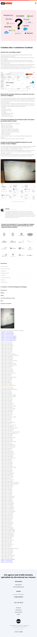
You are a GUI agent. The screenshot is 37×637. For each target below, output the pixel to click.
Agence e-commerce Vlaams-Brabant (9, 337)
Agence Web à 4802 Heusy (7, 519)
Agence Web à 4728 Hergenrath (8, 497)
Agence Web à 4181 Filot (6, 381)
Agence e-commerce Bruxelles (7, 332)
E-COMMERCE (3, 275)
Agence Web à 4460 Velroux (7, 430)
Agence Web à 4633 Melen (7, 468)
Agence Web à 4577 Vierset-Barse (8, 447)
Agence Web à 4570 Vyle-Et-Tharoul (9, 445)
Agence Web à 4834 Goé (6, 526)
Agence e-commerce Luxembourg (8, 559)
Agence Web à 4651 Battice (7, 471)
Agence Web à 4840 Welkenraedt (8, 529)
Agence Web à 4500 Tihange (7, 434)
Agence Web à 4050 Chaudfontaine (8, 353)
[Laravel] (30, 241)
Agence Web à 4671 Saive (6, 478)
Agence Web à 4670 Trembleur (7, 477)
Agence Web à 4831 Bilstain (7, 525)
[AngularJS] (13, 255)
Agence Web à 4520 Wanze (7, 436)
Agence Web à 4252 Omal (7, 390)
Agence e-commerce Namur (7, 560)
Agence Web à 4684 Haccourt (7, 486)
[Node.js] (30, 255)
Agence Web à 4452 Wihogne (7, 426)
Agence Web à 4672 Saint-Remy (8, 479)
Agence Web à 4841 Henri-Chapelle (8, 530)
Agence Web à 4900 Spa (6, 545)
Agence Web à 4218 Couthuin (7, 386)
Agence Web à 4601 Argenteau (7, 451)
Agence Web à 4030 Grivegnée (8, 345)
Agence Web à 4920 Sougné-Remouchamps (10, 548)
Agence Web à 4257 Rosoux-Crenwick (9, 395)
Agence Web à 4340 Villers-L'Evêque (9, 405)
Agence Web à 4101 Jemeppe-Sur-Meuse (9, 360)
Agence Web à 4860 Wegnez (7, 537)
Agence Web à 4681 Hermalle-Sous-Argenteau (10, 482)
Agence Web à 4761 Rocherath (7, 504)
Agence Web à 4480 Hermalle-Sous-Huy (9, 433)
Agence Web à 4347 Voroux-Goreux (8, 408)
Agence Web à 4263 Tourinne (7, 399)
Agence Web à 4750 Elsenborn (7, 501)
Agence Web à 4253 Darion (7, 392)
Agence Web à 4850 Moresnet (7, 533)
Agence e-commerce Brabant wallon (9, 340)
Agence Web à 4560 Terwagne (7, 444)
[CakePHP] (21, 255)
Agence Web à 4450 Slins (6, 423)
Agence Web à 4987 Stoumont (7, 556)
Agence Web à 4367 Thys (6, 415)
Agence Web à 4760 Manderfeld (8, 503)
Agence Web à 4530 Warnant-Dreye (8, 437)
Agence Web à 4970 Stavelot (7, 552)
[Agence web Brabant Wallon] (16, 631)
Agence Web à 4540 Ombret (7, 440)
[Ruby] (21, 248)
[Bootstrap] (21, 234)
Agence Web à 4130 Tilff (6, 367)
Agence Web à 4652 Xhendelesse (8, 473)
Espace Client (18, 607)
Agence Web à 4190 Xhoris (7, 382)
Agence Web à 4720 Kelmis (7, 494)
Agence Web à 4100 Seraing (7, 359)
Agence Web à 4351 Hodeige (7, 411)
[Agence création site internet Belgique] (20, 631)
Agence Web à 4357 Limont (7, 412)
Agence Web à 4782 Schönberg (8, 510)
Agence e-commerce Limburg (7, 334)
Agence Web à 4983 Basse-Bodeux (8, 555)
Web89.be (7, 208)
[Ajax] (13, 241)
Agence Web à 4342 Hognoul (7, 407)
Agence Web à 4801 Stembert (7, 518)
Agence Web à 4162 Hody (6, 374)
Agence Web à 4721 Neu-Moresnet (8, 496)
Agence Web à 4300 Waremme (8, 403)
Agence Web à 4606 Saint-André (8, 453)
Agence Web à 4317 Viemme (7, 404)
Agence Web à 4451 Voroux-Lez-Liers (9, 425)
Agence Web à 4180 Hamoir (7, 379)
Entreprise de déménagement (18, 629)
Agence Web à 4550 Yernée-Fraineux (9, 441)
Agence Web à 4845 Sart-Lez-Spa (8, 531)
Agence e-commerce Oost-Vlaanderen (9, 336)
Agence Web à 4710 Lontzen (7, 492)
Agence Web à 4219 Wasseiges (7, 388)
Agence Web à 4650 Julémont (7, 470)
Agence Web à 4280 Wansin (7, 400)
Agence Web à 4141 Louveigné (7, 370)
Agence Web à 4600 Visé (6, 449)
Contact (18, 614)
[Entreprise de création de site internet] (15, 631)
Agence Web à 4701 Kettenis (7, 490)
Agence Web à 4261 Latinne (7, 397)
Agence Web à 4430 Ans (6, 419)
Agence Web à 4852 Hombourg (8, 536)
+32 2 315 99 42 (18, 602)
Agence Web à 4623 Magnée (7, 462)
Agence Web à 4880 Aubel (7, 542)
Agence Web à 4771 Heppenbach (8, 507)
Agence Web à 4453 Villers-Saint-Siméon (9, 427)
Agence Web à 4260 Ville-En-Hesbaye (9, 396)
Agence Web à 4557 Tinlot (7, 442)
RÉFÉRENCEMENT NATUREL (5, 273)
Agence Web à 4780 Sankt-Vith (8, 508)
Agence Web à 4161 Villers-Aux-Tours (9, 373)
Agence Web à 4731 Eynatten (7, 500)
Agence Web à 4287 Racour (7, 401)
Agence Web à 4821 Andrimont (7, 522)
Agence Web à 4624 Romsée (7, 463)
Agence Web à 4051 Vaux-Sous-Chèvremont (10, 355)
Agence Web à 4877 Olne (6, 541)
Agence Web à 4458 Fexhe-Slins (8, 429)
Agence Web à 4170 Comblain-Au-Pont (9, 377)
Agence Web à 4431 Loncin (7, 421)
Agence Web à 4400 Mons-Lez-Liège (9, 416)
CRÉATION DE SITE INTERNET (5, 268)
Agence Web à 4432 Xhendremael (8, 422)
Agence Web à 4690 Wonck (7, 488)
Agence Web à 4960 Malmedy (7, 551)
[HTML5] (4, 234)
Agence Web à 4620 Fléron (7, 459)
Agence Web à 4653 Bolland (7, 474)
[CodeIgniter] (30, 248)
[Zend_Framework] (4, 248)
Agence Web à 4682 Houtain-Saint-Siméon (10, 484)
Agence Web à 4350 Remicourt (8, 410)
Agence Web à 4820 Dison (7, 521)
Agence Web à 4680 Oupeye (7, 481)
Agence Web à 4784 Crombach (8, 512)
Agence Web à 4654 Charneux (7, 475)
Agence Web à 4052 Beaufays (7, 356)
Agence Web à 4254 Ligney (7, 393)
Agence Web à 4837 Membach (7, 527)
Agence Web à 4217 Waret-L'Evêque (8, 385)
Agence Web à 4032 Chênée (7, 348)
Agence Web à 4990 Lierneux (7, 557)
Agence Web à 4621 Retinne (7, 460)
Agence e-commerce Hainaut (7, 562)
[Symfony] (13, 248)
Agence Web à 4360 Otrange (7, 414)
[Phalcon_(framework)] (4, 255)
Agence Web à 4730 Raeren (7, 499)
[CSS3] (13, 234)
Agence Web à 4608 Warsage (7, 456)
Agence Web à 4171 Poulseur (7, 378)
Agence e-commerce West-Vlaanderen (9, 338)
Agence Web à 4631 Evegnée (7, 466)
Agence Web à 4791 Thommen (7, 515)
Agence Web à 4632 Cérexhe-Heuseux (9, 467)
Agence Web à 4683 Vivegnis (7, 485)
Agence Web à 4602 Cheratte (7, 452)
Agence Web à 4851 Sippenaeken (8, 534)
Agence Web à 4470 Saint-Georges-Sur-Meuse (11, 432)
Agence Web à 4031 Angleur (7, 347)
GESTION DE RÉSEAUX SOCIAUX (6, 277)
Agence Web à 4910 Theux (7, 547)
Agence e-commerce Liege (7, 341)
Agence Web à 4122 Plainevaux (7, 366)
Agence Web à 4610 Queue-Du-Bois (8, 458)
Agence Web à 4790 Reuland (7, 514)
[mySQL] (21, 241)
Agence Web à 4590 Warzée (7, 448)
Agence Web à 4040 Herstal (7, 349)
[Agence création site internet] (18, 631)
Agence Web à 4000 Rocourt (7, 342)
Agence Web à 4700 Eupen (7, 489)
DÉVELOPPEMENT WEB (4, 266)
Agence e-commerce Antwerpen (8, 333)
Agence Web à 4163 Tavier (7, 375)
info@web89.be (18, 597)
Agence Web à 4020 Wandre (7, 344)
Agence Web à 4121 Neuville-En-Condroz (9, 364)
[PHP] (30, 234)
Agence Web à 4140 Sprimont (7, 369)
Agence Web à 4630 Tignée (7, 464)
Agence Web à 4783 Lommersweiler (8, 511)
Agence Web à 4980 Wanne (7, 553)
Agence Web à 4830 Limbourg (7, 523)
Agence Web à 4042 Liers (6, 352)
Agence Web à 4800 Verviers (7, 516)
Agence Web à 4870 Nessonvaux (8, 540)
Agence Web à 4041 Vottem (7, 351)
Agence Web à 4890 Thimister (7, 544)
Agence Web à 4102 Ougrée (7, 362)
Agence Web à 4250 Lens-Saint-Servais (9, 389)
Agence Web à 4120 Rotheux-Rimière (9, 363)
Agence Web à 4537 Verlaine (7, 438)
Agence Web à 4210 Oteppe (7, 384)
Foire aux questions (18, 612)
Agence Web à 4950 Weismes (7, 549)
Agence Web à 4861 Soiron (7, 538)
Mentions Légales (18, 584)
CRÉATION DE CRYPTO (4, 282)
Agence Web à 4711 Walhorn (7, 493)
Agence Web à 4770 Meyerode (7, 505)
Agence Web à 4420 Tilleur (7, 418)
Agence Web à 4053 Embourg (7, 358)
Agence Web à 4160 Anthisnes (7, 371)
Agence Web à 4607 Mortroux (7, 455)
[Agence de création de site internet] (21, 631)
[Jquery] (4, 241)
